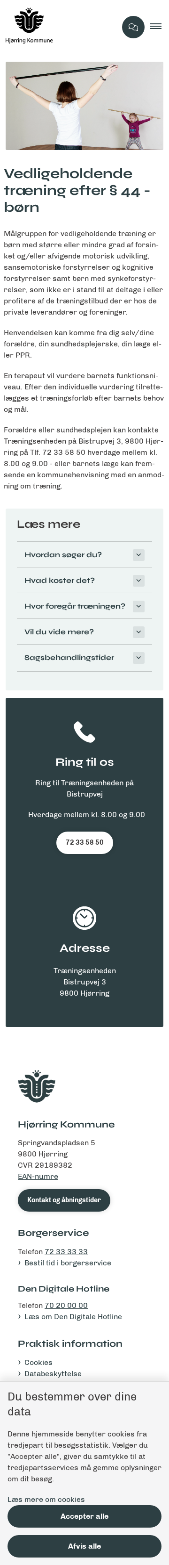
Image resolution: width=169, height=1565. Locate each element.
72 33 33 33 (66, 1251)
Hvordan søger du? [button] (63, 554)
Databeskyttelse (53, 1373)
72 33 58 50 (85, 843)
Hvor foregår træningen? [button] (74, 606)
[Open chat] (133, 27)
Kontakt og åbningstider (64, 1200)
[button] (159, 27)
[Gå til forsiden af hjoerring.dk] (58, 27)
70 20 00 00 (66, 1305)
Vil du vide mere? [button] (59, 631)
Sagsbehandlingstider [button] (69, 657)
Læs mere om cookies (46, 1499)
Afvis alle (84, 1546)
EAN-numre (38, 1176)
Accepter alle (84, 1516)
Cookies (38, 1362)
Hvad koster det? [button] (59, 580)
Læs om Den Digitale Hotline (73, 1316)
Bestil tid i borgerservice (67, 1262)
